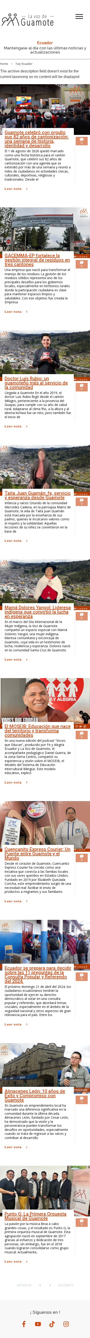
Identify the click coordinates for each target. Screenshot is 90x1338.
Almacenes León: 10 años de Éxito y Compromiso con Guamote (35, 1095)
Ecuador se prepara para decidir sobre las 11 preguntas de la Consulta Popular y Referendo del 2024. (38, 974)
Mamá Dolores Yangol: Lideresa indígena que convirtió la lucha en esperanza (38, 612)
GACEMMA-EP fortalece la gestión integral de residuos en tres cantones (37, 260)
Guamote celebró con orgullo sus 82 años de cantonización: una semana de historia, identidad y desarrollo (37, 139)
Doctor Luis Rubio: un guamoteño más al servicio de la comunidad (36, 383)
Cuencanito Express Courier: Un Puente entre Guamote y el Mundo (37, 853)
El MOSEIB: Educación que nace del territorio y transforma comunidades (38, 731)
